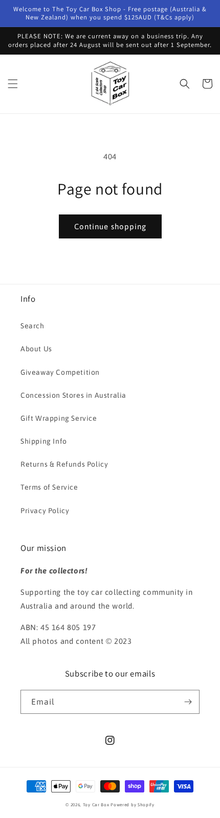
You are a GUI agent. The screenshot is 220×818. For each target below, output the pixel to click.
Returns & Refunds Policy (64, 464)
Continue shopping (110, 226)
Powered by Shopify (133, 804)
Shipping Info (43, 441)
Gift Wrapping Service (58, 418)
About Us (36, 349)
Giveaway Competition (60, 372)
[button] (13, 84)
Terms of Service (49, 487)
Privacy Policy (44, 511)
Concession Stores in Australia (73, 395)
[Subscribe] (188, 702)
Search (32, 326)
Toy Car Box (96, 804)
